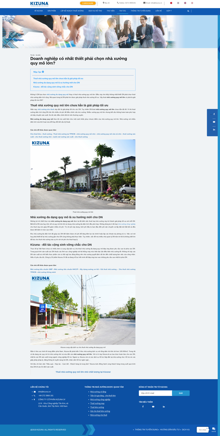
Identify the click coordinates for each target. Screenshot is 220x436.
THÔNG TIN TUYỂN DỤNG (146, 430)
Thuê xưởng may (97, 403)
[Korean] (178, 3)
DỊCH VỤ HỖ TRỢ (95, 11)
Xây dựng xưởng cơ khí (89, 269)
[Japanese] (192, 3)
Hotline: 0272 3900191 (127, 3)
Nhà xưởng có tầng (98, 392)
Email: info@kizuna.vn (154, 3)
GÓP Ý (169, 11)
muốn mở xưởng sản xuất (63, 137)
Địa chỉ (107, 3)
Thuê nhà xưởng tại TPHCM (64, 134)
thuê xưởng (47, 134)
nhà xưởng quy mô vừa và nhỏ (109, 134)
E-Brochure (87, 3)
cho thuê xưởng (81, 137)
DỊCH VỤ (186, 430)
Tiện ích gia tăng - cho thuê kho (103, 396)
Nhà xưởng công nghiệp (100, 399)
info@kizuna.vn (44, 392)
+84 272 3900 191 (46, 396)
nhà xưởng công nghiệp (126, 224)
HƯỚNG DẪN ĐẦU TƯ (170, 430)
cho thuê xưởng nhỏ (43, 137)
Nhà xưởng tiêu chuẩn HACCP (66, 269)
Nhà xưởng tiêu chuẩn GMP (41, 269)
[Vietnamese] (171, 3)
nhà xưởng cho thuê (46, 109)
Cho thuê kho (35, 134)
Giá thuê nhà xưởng (108, 269)
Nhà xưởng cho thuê (98, 415)
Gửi (181, 393)
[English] (185, 3)
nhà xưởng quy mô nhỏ (86, 134)
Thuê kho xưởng (97, 407)
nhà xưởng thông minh (47, 272)
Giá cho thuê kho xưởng (100, 411)
